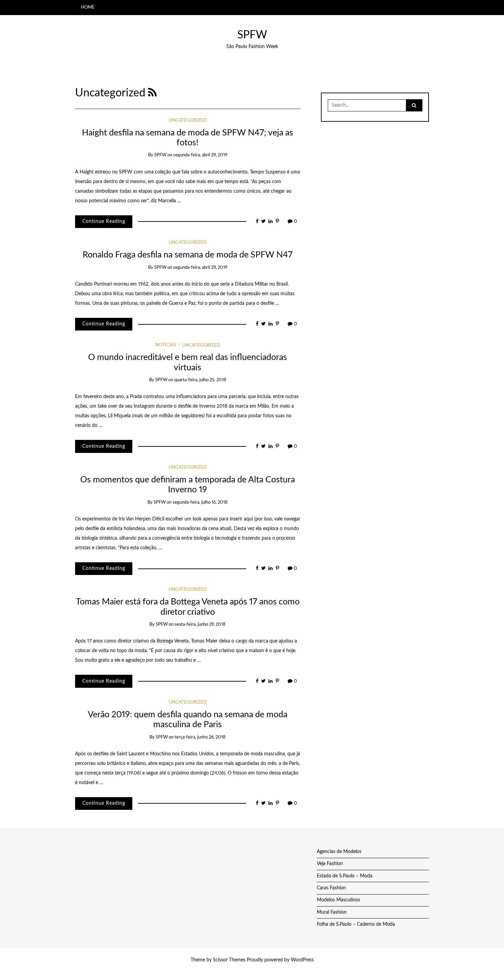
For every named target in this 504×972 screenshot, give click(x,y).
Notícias (165, 345)
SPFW (252, 35)
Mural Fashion (332, 912)
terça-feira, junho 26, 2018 (200, 737)
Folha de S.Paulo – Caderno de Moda (356, 924)
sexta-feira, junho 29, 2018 (200, 624)
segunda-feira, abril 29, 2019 (200, 155)
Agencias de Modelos (339, 851)
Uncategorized (188, 120)
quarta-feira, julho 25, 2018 (200, 380)
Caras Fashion (331, 888)
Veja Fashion (330, 863)
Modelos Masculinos (338, 900)
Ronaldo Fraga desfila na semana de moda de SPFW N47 (187, 255)
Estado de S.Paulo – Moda (344, 876)
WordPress (302, 960)
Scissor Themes (229, 960)
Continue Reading (103, 221)
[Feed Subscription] (152, 93)
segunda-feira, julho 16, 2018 (200, 502)
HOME (88, 7)
